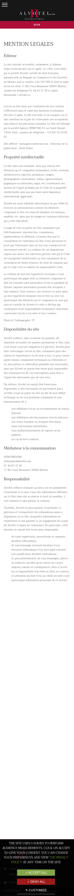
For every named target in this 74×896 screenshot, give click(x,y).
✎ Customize (36, 890)
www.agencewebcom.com (33, 144)
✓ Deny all (36, 881)
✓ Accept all (36, 872)
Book (37, 25)
